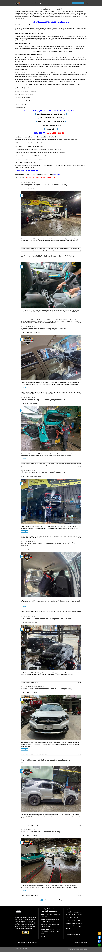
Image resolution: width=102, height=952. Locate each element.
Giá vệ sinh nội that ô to (29, 321)
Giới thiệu (39, 3)
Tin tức (56, 3)
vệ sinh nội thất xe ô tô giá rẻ (59, 393)
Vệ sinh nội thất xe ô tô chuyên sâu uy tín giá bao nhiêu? (43, 328)
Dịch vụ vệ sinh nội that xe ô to (71, 319)
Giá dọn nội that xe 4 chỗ (64, 248)
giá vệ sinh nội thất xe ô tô (48, 393)
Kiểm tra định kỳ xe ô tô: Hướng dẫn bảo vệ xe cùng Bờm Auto (45, 760)
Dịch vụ (44, 3)
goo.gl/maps (56, 174)
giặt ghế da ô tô (60, 465)
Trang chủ (33, 3)
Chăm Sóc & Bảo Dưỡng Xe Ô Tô (28, 182)
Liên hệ (61, 3)
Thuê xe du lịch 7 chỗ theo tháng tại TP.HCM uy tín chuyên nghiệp (47, 688)
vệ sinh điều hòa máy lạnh (67, 321)
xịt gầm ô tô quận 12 (36, 537)
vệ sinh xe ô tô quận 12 (26, 537)
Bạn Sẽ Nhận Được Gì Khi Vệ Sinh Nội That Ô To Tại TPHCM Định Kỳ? (48, 256)
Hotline (75, 3)
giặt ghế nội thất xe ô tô (39, 321)
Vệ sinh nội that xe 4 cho (42, 322)
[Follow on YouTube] (44, 936)
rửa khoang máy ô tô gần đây (52, 536)
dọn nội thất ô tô (46, 611)
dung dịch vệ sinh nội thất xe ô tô (27, 393)
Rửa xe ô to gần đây (63, 536)
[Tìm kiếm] (86, 3)
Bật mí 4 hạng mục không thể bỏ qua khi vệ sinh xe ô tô (43, 472)
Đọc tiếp (24, 243)
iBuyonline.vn (84, 942)
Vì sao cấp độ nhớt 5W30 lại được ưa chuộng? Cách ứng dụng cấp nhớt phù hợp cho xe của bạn (55, 84)
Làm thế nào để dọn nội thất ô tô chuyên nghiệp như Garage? (45, 400)
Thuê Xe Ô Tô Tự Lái (39, 686)
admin (39, 188)
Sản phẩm (50, 3)
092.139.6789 (50, 133)
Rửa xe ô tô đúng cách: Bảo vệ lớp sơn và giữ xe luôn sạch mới (46, 619)
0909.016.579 (29, 178)
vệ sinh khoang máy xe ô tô (69, 465)
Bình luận (79, 250)
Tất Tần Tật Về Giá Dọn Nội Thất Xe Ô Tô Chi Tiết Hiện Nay (44, 185)
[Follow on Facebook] (41, 936)
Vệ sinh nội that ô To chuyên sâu (36, 250)
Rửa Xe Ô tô (66, 3)
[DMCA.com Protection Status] (25, 932)
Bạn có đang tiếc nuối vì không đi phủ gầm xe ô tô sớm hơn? (57, 51)
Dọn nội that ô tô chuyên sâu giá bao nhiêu (51, 248)
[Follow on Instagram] (43, 936)
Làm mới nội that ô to (25, 250)
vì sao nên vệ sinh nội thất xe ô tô (30, 612)
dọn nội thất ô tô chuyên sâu (52, 392)
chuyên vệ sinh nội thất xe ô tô (59, 319)
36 (57, 900)
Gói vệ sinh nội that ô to (74, 248)
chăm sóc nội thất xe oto (47, 319)
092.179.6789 (63, 133)
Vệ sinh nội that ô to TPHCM (59, 250)
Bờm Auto (45, 392)
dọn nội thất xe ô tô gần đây (74, 392)
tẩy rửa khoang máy (57, 321)
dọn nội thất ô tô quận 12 (63, 392)
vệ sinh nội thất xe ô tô (69, 250)
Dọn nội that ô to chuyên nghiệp (49, 463)
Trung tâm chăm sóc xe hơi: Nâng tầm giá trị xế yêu (41, 832)
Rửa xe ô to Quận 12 (71, 536)
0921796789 (80, 3)
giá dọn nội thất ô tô (38, 393)
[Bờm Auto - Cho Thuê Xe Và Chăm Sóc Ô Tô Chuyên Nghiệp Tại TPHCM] (21, 3)
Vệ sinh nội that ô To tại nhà (48, 250)
